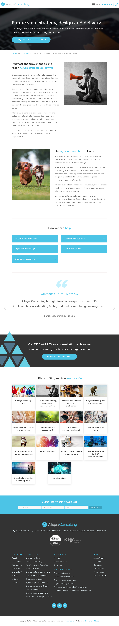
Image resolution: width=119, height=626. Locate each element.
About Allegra (99, 558)
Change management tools (37, 586)
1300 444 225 (43, 344)
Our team (97, 562)
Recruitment (17, 565)
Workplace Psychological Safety (39, 597)
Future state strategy (34, 562)
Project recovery (32, 568)
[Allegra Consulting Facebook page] (59, 605)
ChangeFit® (17, 572)
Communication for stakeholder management (72, 590)
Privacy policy (69, 621)
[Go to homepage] (15, 6)
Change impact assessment (65, 580)
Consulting (25, 53)
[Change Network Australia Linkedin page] (65, 605)
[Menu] (93, 5)
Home (15, 53)
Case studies (99, 568)
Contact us (16, 582)
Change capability (33, 558)
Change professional (62, 573)
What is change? (100, 575)
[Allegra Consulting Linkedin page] (54, 605)
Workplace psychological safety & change (70, 587)
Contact (108, 4)
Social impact (99, 572)
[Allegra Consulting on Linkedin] (116, 4)
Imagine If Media (92, 621)
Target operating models (64, 584)
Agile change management (37, 582)
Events (15, 575)
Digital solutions (32, 589)
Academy (16, 568)
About (14, 558)
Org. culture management (36, 575)
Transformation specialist (64, 577)
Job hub (57, 558)
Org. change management (37, 593)
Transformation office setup (37, 565)
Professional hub (60, 562)
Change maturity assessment (38, 572)
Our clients (98, 565)
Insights (15, 579)
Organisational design (34, 579)
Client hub (58, 565)
